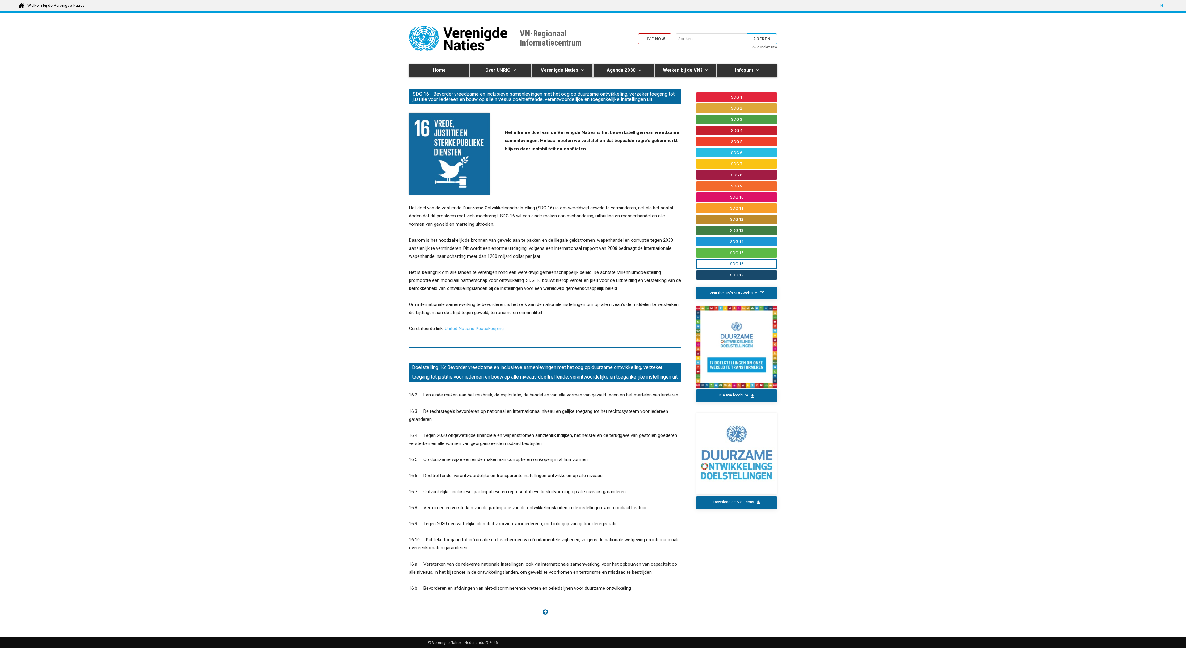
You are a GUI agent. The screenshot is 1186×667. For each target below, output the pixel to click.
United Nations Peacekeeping (474, 328)
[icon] (545, 612)
